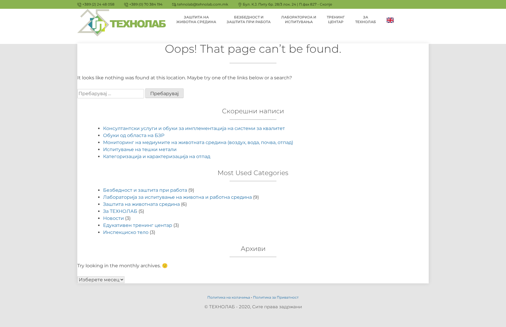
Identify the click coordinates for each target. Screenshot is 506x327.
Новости (113, 218)
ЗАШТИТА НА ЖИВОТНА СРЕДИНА (196, 19)
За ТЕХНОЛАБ (120, 211)
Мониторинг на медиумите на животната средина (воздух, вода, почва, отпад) (198, 142)
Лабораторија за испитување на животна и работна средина (177, 197)
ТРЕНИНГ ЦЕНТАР (336, 19)
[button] (494, 8)
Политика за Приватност (276, 297)
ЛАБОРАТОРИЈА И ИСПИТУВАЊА (298, 19)
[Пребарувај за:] (111, 93)
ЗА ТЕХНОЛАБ (365, 19)
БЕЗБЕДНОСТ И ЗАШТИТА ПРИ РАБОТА (249, 19)
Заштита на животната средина (141, 204)
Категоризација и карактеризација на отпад (156, 156)
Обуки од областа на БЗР (133, 135)
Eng (390, 20)
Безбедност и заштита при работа (145, 190)
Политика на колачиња (228, 297)
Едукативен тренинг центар (137, 225)
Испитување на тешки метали (140, 149)
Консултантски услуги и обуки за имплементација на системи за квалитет (194, 128)
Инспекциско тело (125, 232)
